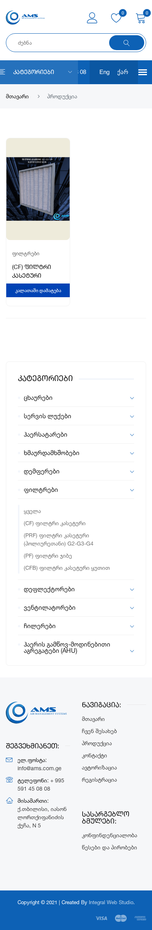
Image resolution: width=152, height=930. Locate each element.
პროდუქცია (97, 743)
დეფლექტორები (49, 589)
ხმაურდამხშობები (52, 453)
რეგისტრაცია (99, 779)
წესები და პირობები (109, 847)
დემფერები (42, 471)
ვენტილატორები (50, 607)
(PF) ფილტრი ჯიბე (48, 555)
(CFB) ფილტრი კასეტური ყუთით (67, 567)
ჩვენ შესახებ (99, 731)
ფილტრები (41, 489)
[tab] (76, 397)
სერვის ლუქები (47, 416)
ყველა (32, 510)
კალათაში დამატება (38, 290)
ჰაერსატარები (45, 434)
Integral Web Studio (111, 902)
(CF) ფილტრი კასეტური (55, 523)
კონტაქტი (94, 755)
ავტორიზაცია (99, 767)
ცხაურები (38, 397)
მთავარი (17, 96)
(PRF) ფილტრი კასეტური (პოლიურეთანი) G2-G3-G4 (59, 539)
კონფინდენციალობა (109, 835)
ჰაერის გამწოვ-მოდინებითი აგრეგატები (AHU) (67, 647)
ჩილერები (40, 626)
